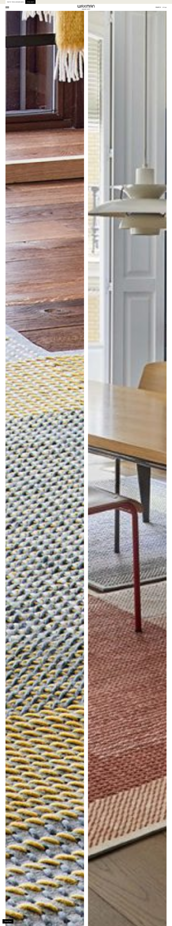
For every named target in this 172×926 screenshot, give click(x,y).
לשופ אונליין (30, 2)
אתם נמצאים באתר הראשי (15, 2)
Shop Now (7, 921)
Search (158, 7)
